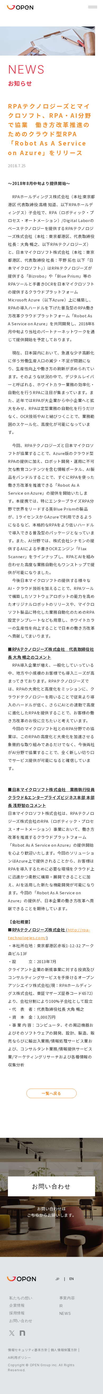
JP (57, 1279)
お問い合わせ (51, 1186)
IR (61, 1305)
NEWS (65, 1313)
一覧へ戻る (51, 1093)
